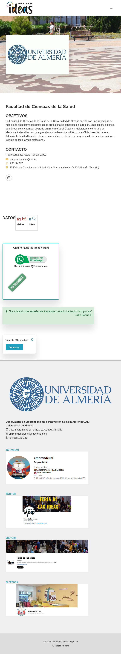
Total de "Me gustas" (19, 339)
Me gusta (14, 347)
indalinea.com (61, 645)
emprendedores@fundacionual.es (27, 433)
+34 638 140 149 (17, 437)
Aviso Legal (68, 641)
